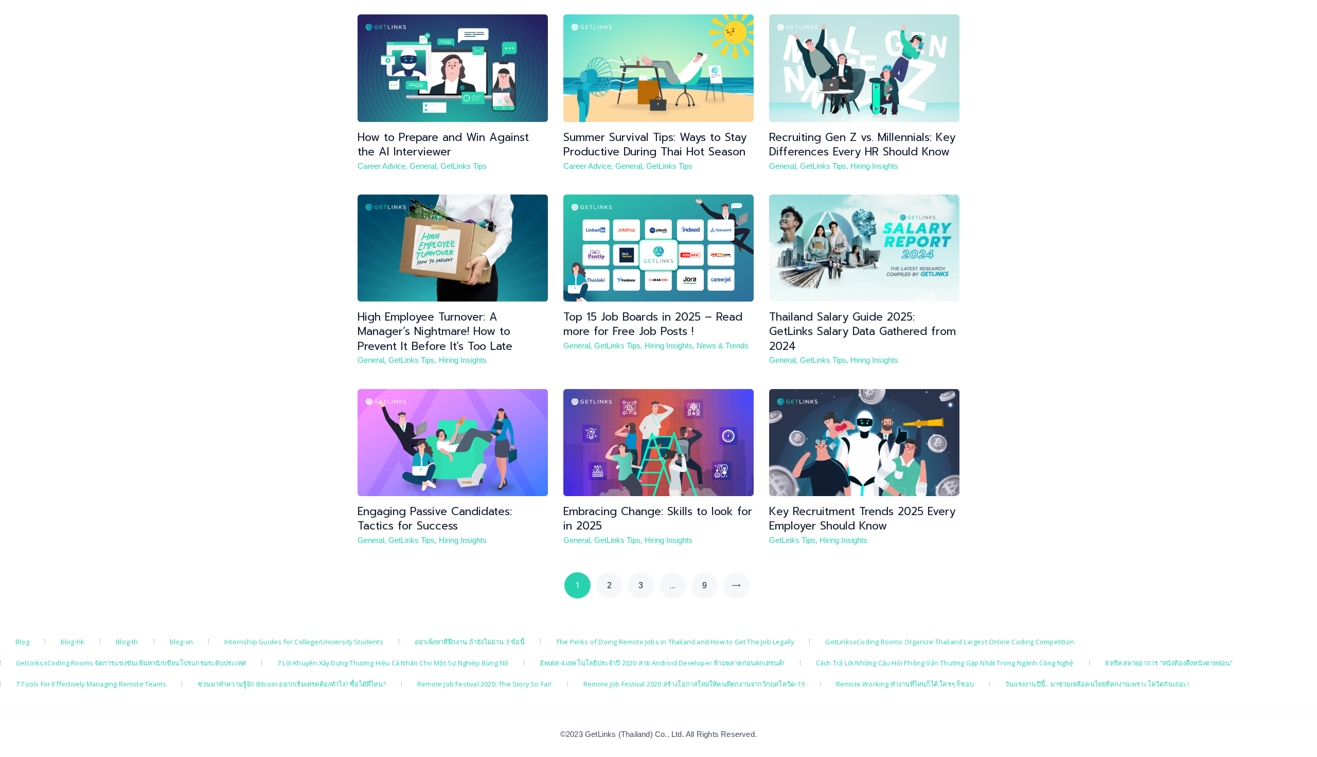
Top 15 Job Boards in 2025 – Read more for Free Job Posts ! (652, 324)
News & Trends (723, 346)
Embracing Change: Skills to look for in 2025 (657, 519)
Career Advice (381, 166)
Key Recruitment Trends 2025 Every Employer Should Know (862, 519)
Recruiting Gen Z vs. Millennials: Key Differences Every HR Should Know (862, 145)
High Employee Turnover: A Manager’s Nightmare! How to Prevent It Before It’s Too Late (435, 332)
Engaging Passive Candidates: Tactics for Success (435, 519)
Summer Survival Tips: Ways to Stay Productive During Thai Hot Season (654, 145)
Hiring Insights (874, 166)
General (423, 166)
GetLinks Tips (463, 166)
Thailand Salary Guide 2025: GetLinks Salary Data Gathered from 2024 (862, 332)
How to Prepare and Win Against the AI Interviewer (443, 145)
